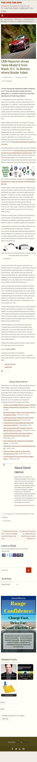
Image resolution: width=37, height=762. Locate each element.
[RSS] (19, 746)
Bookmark (7, 518)
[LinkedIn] (23, 746)
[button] (4, 553)
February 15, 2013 (21, 77)
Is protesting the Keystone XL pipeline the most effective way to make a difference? (28, 532)
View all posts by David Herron (24, 504)
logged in (12, 546)
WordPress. (25, 739)
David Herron (8, 77)
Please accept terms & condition (14, 713)
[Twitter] (16, 746)
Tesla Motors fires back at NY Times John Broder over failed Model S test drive (18, 180)
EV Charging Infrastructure (22, 512)
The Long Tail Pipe (11, 3)
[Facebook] (12, 746)
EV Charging (18, 19)
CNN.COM (9, 348)
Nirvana (18, 739)
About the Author (10, 363)
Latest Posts (8, 366)
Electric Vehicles (8, 19)
